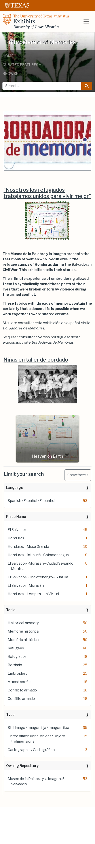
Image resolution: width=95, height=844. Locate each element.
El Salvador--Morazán (26, 585)
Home (8, 56)
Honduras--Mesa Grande (28, 546)
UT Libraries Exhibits (36, 21)
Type (10, 714)
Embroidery (17, 673)
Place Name (16, 517)
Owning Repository (22, 766)
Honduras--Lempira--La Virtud (33, 594)
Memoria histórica (23, 631)
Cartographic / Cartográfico (31, 750)
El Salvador (17, 530)
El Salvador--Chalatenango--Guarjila (38, 577)
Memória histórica (23, 640)
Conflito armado (21, 699)
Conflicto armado (22, 690)
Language (14, 488)
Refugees (16, 648)
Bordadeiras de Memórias (52, 342)
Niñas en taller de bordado (36, 359)
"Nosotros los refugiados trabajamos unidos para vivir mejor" (47, 193)
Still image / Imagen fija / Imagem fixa (38, 728)
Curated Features (20, 65)
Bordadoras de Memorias (23, 328)
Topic (10, 610)
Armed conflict (20, 682)
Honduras (16, 538)
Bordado (15, 665)
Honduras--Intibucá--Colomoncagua (38, 555)
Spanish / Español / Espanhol (31, 501)
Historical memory (23, 623)
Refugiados (17, 656)
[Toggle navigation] (86, 21)
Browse (10, 74)
